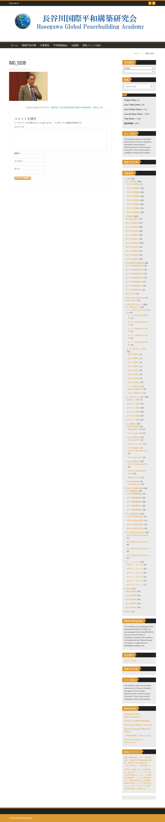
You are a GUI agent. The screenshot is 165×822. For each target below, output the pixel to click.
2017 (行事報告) (133, 184)
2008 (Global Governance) (137, 535)
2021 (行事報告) (133, 200)
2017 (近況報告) (132, 235)
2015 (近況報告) (132, 227)
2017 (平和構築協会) (133, 281)
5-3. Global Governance (135, 532)
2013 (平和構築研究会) (134, 265)
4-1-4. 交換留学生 (134, 386)
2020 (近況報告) (132, 247)
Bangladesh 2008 (135, 429)
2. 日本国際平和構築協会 (134, 263)
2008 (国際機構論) (134, 493)
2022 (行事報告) (133, 204)
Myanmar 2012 (134, 477)
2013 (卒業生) (133, 370)
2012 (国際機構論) (134, 509)
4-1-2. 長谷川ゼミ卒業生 (137, 348)
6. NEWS (127, 588)
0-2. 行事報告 (130, 181)
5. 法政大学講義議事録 (133, 488)
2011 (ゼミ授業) (133, 411)
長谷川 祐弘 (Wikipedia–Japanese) (138, 724)
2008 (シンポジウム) (135, 564)
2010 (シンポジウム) (135, 572)
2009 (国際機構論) (134, 497)
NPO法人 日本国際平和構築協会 (137, 720)
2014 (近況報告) (132, 223)
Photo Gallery (131, 300)
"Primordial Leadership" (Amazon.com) (133, 740)
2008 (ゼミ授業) (133, 399)
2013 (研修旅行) (133, 481)
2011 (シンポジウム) (135, 576)
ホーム (14, 45)
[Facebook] (149, 3)
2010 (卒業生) (133, 358)
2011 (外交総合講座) (135, 524)
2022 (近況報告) (132, 255)
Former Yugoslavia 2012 (138, 464)
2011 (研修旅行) (133, 448)
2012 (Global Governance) (137, 555)
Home (136, 53)
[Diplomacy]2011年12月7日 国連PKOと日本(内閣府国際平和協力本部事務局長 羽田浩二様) (64, 107)
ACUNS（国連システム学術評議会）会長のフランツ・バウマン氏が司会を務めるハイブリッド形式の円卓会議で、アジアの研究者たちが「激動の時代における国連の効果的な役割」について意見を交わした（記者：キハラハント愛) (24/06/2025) (137, 779)
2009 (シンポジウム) (135, 568)
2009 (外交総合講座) (135, 520)
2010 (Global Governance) (137, 541)
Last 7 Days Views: (132, 104)
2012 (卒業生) (133, 366)
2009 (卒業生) (133, 354)
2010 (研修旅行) (133, 437)
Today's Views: (131, 100)
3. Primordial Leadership (134, 297)
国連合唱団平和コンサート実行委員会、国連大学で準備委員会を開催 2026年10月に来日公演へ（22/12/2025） (137, 761)
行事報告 (44, 45)
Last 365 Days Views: (133, 114)
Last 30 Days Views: (133, 109)
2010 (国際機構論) (134, 501)
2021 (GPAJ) (130, 293)
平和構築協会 (60, 45)
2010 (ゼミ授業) (133, 407)
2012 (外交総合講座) (135, 528)
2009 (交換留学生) (135, 389)
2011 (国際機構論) (134, 505)
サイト (17, 169)
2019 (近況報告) (132, 243)
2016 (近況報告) (132, 231)
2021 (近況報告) (132, 251)
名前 (17, 153)
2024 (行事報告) (133, 212)
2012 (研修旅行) (133, 461)
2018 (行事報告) (133, 188)
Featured (128, 611)
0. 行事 (127, 178)
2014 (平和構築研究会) (134, 269)
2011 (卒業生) (133, 362)
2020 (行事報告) (133, 196)
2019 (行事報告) (133, 192)
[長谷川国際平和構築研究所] (81, 23)
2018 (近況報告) (132, 239)
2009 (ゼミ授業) (133, 403)
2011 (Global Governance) (137, 548)
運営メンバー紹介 (92, 45)
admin (18, 69)
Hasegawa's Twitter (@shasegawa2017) (132, 715)
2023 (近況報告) (132, 259)
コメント (19, 127)
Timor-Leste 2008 (135, 433)
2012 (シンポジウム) (135, 580)
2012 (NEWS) (131, 607)
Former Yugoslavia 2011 (138, 450)
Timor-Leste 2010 (135, 444)
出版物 (75, 45)
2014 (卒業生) (133, 374)
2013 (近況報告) (132, 219)
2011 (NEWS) (131, 603)
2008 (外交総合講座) (135, 516)
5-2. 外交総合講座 (132, 513)
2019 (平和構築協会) (133, 289)
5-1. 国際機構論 (131, 491)
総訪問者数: (129, 123)
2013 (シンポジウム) (135, 584)
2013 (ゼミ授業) (133, 419)
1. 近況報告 (128, 216)
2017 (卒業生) (133, 382)
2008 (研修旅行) (133, 426)
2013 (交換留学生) (135, 393)
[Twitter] (153, 3)
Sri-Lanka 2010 (134, 440)
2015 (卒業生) (133, 378)
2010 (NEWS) (131, 599)
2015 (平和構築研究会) (134, 273)
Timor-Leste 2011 (135, 457)
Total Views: (129, 118)
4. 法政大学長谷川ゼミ (133, 304)
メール (18, 161)
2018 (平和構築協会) (133, 285)
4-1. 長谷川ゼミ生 (132, 307)
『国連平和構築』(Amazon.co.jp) (137, 735)
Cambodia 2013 (134, 484)
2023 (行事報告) (133, 208)
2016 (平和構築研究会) (134, 277)
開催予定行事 (29, 45)
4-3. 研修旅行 (130, 423)
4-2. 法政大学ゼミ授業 (134, 397)
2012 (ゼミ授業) (133, 415)
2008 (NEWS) (131, 591)
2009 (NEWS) (131, 595)
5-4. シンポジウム (132, 562)
